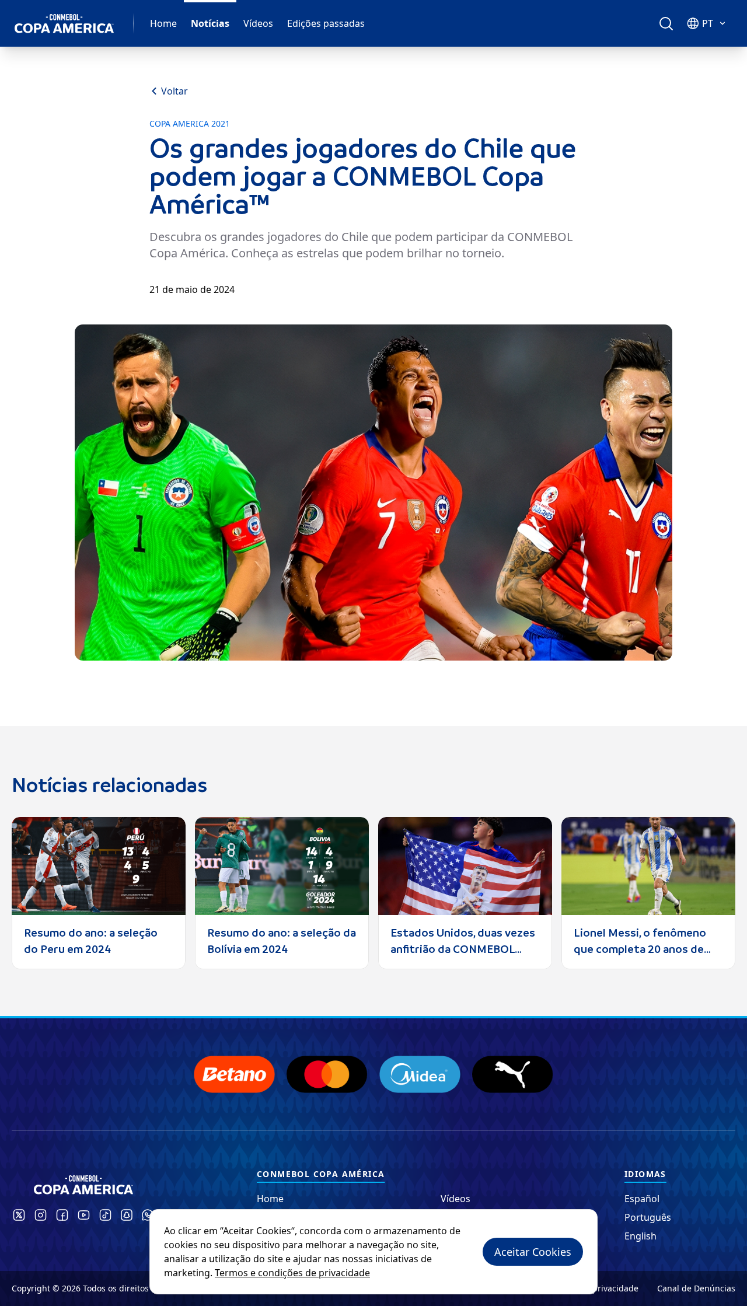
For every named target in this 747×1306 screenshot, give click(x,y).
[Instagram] (40, 1215)
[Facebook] (62, 1215)
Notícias (210, 23)
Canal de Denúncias (696, 1288)
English (640, 1236)
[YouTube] (83, 1215)
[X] (19, 1215)
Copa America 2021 (189, 123)
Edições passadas (326, 23)
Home (163, 23)
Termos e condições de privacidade (292, 1272)
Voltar (174, 91)
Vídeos (258, 23)
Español (641, 1198)
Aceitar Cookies (532, 1252)
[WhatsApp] (148, 1215)
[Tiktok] (105, 1215)
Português (647, 1217)
